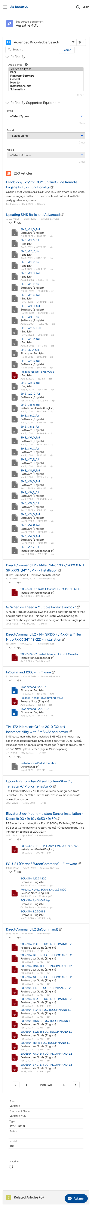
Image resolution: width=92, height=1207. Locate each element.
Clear (80, 95)
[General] (46, 79)
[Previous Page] (27, 1085)
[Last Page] (76, 1084)
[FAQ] (46, 72)
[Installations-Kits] (46, 86)
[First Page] (16, 1084)
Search (66, 50)
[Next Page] (65, 1085)
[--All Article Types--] (46, 69)
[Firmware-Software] (46, 75)
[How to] (46, 82)
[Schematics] (46, 89)
